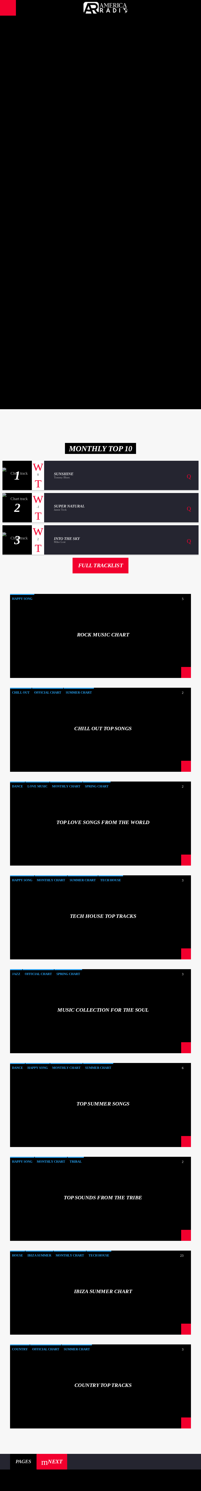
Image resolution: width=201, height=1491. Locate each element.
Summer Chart (79, 692)
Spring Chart (97, 786)
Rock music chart (100, 69)
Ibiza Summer (39, 1255)
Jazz (16, 974)
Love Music (37, 786)
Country (20, 1349)
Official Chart (47, 692)
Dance (17, 786)
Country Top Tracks (103, 1385)
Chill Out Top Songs (100, 146)
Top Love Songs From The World (100, 222)
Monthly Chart (66, 786)
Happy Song (22, 599)
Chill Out (21, 692)
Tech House (110, 880)
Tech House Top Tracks (100, 299)
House (17, 1255)
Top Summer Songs (102, 1104)
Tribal (76, 1161)
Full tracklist (100, 565)
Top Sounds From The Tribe (103, 1198)
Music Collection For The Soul (100, 376)
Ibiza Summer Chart (103, 1291)
